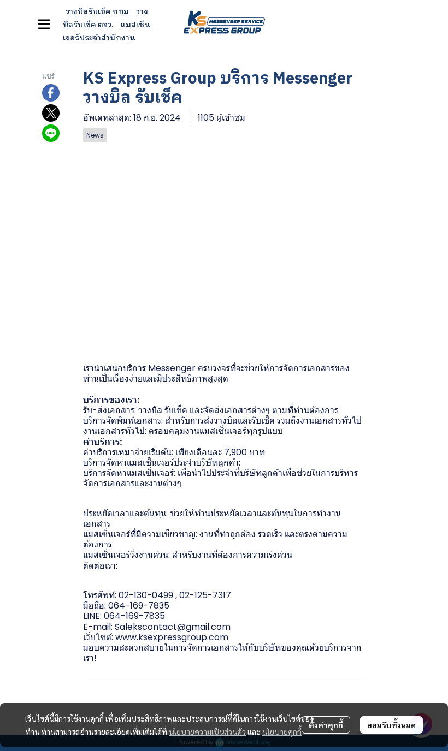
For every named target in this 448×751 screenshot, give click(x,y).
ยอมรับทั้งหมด (391, 725)
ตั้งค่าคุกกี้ (326, 725)
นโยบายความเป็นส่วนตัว (207, 731)
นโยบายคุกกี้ (282, 731)
